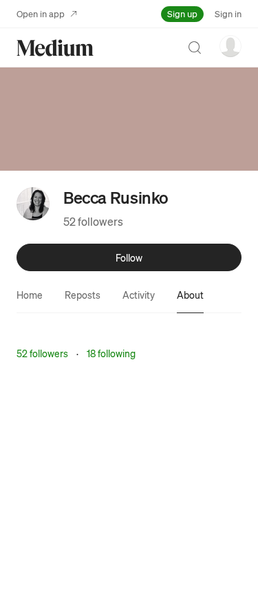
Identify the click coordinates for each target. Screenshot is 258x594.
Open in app (41, 13)
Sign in (228, 13)
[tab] (30, 294)
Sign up (182, 13)
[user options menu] (230, 46)
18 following (111, 353)
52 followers (93, 221)
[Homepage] (55, 47)
